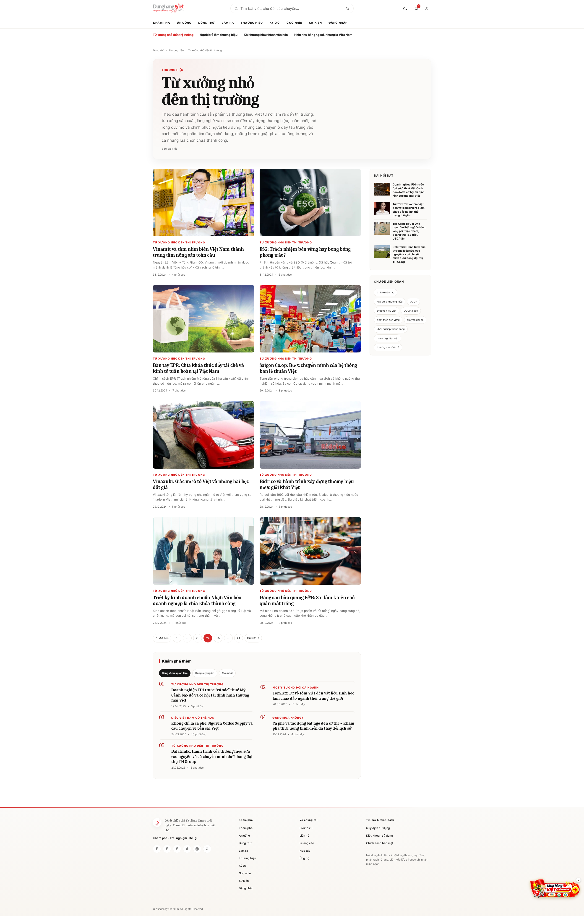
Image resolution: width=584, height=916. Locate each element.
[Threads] (207, 849)
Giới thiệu (306, 828)
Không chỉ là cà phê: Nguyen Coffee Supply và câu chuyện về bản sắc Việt (211, 726)
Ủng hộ (304, 858)
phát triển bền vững (388, 319)
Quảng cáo (307, 843)
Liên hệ (304, 835)
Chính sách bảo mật (379, 843)
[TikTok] (187, 849)
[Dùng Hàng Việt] (157, 822)
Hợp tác (305, 850)
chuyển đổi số (415, 319)
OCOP (413, 301)
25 (218, 638)
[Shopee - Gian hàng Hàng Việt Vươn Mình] (555, 888)
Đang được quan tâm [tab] (175, 673)
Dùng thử (206, 22)
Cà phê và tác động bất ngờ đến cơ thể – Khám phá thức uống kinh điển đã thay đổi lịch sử (313, 726)
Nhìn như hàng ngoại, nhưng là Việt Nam (323, 35)
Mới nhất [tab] (227, 673)
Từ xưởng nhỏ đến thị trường (173, 35)
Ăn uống (184, 22)
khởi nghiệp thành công (391, 329)
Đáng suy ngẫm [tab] (204, 673)
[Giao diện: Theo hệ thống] (405, 8)
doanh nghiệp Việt (387, 338)
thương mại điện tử (388, 347)
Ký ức (275, 22)
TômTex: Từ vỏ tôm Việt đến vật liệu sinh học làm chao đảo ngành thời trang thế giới (313, 696)
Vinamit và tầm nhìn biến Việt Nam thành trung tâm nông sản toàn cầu (198, 252)
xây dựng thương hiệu (389, 301)
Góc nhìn (294, 22)
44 (238, 638)
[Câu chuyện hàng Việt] (177, 849)
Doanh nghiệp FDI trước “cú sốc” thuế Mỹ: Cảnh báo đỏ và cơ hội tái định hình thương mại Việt (210, 695)
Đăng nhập (338, 22)
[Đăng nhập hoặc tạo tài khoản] (426, 8)
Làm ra (228, 22)
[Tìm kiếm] (347, 8)
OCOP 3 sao (411, 310)
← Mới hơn (162, 638)
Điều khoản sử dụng (379, 835)
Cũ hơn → (253, 638)
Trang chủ (158, 50)
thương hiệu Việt (386, 310)
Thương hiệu (252, 22)
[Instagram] (197, 849)
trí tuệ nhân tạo (385, 292)
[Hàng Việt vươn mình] (167, 849)
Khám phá (161, 22)
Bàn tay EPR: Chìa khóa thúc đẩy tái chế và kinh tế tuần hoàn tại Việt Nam (198, 368)
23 (197, 638)
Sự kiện (315, 22)
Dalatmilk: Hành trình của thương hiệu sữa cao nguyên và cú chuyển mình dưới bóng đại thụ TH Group (212, 756)
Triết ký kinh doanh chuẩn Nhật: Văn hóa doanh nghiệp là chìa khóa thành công (197, 600)
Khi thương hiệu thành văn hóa (266, 35)
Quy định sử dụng (378, 828)
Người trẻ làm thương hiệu (218, 35)
